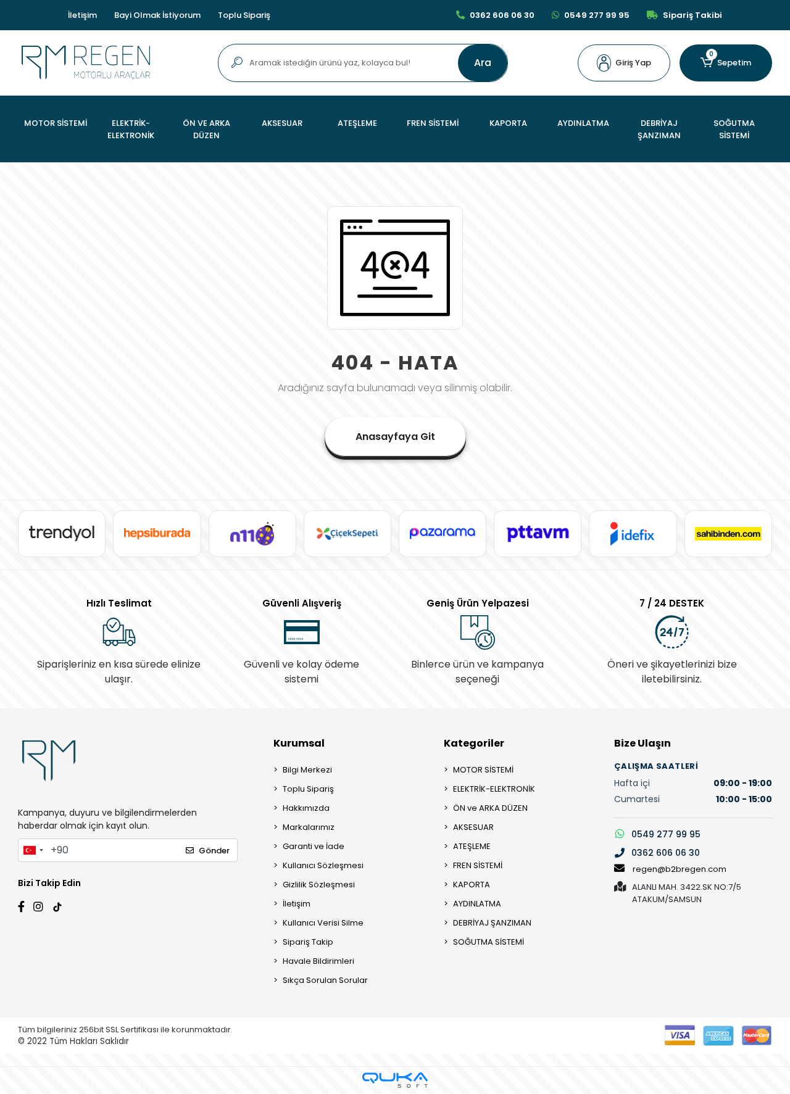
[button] (624, 62)
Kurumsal (299, 743)
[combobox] (33, 850)
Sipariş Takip (308, 942)
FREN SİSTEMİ (477, 865)
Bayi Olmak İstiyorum (157, 15)
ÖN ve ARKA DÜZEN (490, 808)
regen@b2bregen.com (679, 869)
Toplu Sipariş (244, 15)
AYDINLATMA (477, 904)
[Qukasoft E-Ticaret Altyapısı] (395, 1080)
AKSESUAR (473, 827)
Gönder (214, 850)
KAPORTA (471, 884)
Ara (482, 63)
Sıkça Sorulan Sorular (325, 980)
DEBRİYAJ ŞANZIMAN (492, 923)
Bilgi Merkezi (307, 770)
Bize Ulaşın (642, 743)
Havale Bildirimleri (318, 961)
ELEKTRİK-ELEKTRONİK (494, 789)
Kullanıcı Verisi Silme (323, 923)
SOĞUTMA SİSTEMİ (488, 942)
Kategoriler (474, 743)
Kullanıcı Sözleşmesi (323, 865)
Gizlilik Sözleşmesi (319, 884)
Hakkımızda (306, 808)
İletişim (82, 15)
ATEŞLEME (472, 846)
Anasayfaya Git (395, 436)
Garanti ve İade (313, 846)
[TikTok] (57, 905)
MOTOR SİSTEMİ (483, 770)
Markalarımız (309, 827)
